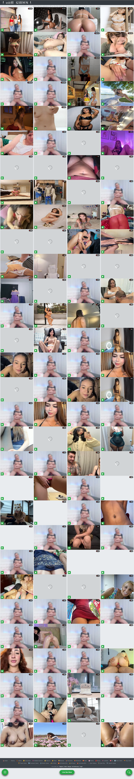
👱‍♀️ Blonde (61, 760)
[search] (129, 772)
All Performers (75, 766)
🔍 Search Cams (111, 763)
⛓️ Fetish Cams (44, 763)
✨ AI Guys (72, 763)
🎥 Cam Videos (92, 763)
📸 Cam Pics (101, 763)
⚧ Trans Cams (22, 763)
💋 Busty (97, 760)
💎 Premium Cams (33, 763)
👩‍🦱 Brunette (69, 760)
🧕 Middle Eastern (37, 760)
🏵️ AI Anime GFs (62, 763)
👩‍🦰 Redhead (77, 760)
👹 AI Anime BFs (81, 763)
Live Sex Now (67, 772)
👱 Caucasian (27, 760)
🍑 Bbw (85, 760)
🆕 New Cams (118, 760)
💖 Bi (111, 760)
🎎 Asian (5, 760)
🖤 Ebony (12, 760)
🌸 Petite (91, 760)
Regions (61, 766)
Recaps (69, 766)
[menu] (5, 772)
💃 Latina (19, 760)
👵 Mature (47, 760)
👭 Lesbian (105, 760)
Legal (81, 766)
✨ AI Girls (53, 763)
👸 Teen (54, 760)
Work (65, 766)
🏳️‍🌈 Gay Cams (127, 760)
